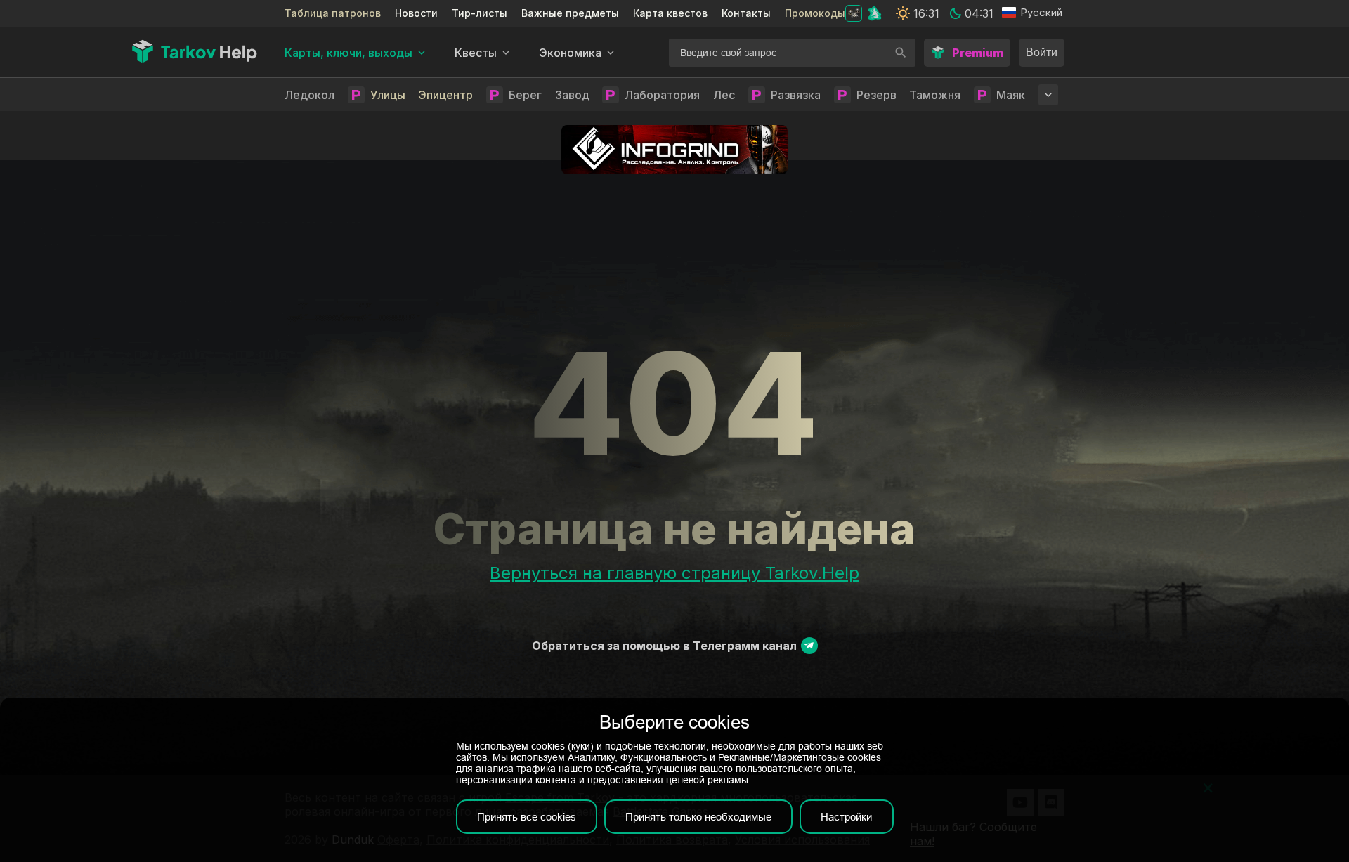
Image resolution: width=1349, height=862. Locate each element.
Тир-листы (479, 13)
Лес (724, 95)
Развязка (796, 95)
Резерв (876, 95)
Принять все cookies (526, 817)
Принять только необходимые (698, 817)
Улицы (387, 95)
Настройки (846, 817)
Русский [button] (1041, 12)
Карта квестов (670, 13)
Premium (977, 53)
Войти (1041, 52)
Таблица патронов (333, 13)
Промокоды (815, 13)
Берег (525, 95)
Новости (416, 13)
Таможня (934, 95)
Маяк (1010, 95)
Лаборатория (662, 95)
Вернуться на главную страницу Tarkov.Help (674, 573)
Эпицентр (445, 95)
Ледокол (309, 95)
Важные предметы (570, 13)
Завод (572, 95)
